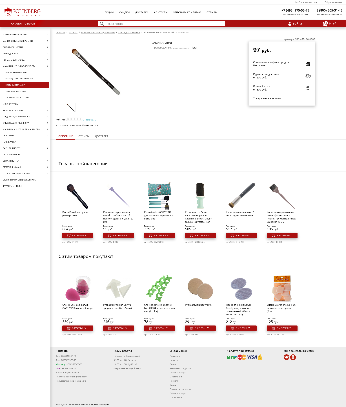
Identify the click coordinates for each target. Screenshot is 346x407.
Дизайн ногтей (11, 160)
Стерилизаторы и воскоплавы (19, 179)
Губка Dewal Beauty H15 (198, 304)
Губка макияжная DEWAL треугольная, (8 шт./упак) (117, 306)
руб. (331, 23)
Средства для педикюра (16, 123)
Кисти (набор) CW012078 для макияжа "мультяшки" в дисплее (159, 215)
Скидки (124, 12)
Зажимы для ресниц (15, 91)
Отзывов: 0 (89, 119)
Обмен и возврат (178, 372)
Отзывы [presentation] (83, 136)
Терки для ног (10, 53)
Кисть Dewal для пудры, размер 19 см (75, 213)
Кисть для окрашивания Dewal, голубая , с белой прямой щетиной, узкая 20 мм (118, 216)
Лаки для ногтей (12, 148)
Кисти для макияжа (15, 85)
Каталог (73, 32)
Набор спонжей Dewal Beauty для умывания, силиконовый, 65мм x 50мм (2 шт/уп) (238, 309)
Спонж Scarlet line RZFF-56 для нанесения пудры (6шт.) (281, 308)
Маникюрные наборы (14, 34)
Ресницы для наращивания (19, 78)
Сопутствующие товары (16, 173)
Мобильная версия (306, 2)
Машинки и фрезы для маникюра (21, 129)
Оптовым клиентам (187, 12)
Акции (109, 12)
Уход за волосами (13, 110)
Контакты (161, 12)
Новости (174, 360)
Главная (60, 32)
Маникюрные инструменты (18, 40)
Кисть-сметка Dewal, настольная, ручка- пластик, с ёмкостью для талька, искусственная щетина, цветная (198, 218)
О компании (176, 376)
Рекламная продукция (180, 368)
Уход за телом (11, 104)
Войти (297, 23)
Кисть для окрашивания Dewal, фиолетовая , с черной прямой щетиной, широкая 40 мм (281, 216)
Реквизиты (175, 356)
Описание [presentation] (65, 136)
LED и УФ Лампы (11, 154)
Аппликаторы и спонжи (17, 97)
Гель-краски (9, 141)
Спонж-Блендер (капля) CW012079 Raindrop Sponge (77, 306)
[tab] (65, 136)
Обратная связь (333, 2)
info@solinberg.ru (71, 372)
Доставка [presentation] (101, 136)
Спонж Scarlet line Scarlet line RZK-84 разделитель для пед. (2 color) (159, 308)
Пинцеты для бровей (14, 59)
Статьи (173, 364)
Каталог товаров (23, 23)
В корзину (79, 235)
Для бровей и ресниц (15, 72)
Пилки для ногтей (13, 47)
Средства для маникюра (16, 116)
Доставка (141, 12)
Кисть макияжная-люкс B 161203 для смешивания (240, 213)
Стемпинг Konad (12, 167)
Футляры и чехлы (12, 186)
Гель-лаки (8, 135)
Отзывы (212, 12)
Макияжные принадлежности (19, 66)
